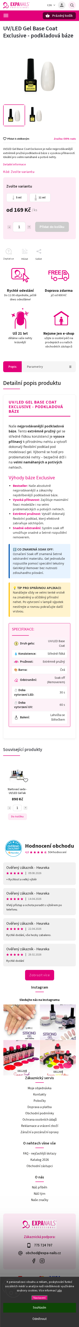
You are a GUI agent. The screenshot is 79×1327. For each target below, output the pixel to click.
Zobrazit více (39, 975)
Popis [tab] (12, 366)
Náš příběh (39, 1187)
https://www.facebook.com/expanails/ (33, 1260)
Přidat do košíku (52, 227)
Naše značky (39, 1200)
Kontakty (39, 1094)
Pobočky (39, 1100)
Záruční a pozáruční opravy (39, 1132)
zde (59, 1290)
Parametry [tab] (35, 366)
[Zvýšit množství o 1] (29, 227)
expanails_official (42, 1260)
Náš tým (39, 1193)
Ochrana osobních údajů (40, 1119)
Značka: (65, 139)
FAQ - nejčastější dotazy (39, 1153)
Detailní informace (14, 164)
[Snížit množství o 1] (9, 227)
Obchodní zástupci (40, 1166)
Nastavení (39, 1297)
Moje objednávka (39, 1088)
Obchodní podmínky (39, 1113)
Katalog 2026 (39, 1159)
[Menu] (6, 15)
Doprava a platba (39, 1107)
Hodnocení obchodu (49, 846)
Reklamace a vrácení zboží (39, 1126)
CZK (49, 5)
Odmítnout (39, 1319)
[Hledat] (72, 5)
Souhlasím (39, 1307)
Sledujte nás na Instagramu (39, 1000)
